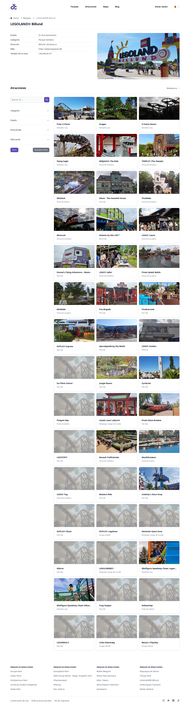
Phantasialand (60, 680)
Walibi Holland (146, 689)
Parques (74, 6)
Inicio (16, 18)
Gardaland (102, 689)
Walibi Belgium (104, 671)
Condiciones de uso (19, 700)
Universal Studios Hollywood (23, 684)
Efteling (57, 684)
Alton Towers (103, 680)
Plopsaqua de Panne (149, 671)
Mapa (105, 6)
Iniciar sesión (161, 6)
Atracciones (90, 6)
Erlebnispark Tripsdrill (150, 684)
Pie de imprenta (61, 700)
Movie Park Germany (106, 675)
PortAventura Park (18, 680)
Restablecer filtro (41, 150)
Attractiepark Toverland (108, 684)
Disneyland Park (61, 671)
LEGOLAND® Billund (149, 680)
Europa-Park (16, 671)
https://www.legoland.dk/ (50, 49)
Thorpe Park (145, 675)
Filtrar (14, 150)
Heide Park (15, 689)
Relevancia (172, 88)
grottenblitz (109, 78)
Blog (117, 6)
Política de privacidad (41, 700)
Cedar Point (15, 675)
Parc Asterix (59, 689)
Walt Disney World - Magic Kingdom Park (73, 675)
